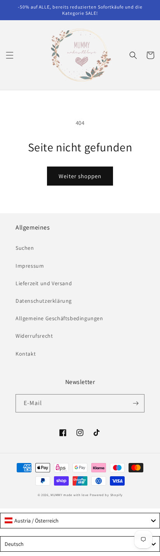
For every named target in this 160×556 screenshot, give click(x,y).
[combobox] (80, 520)
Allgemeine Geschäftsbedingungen (59, 318)
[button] (9, 55)
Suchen (25, 247)
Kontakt (26, 353)
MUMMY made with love (69, 495)
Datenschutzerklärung (44, 300)
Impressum (30, 265)
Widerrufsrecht (34, 335)
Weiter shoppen (80, 176)
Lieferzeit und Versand (44, 283)
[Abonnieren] (135, 403)
